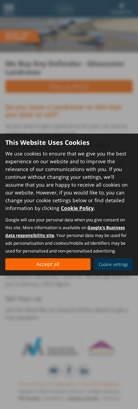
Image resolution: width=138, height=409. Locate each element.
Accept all (47, 264)
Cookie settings (113, 264)
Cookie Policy (77, 208)
